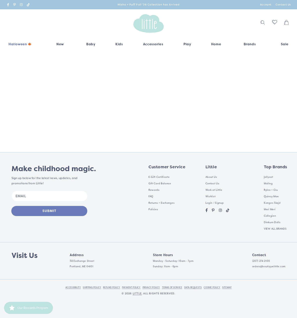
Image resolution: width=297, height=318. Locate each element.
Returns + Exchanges (161, 203)
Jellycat (268, 177)
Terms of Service (172, 287)
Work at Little (213, 190)
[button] (90, 45)
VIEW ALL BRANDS (275, 228)
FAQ (150, 196)
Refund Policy (111, 287)
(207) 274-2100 (261, 261)
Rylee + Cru (271, 190)
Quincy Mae (271, 196)
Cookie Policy (212, 287)
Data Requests (193, 287)
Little (137, 293)
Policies (153, 209)
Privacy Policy (151, 287)
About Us (211, 177)
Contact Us (283, 4)
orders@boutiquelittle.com (269, 266)
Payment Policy (131, 287)
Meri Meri (269, 209)
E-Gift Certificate (159, 177)
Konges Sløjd (272, 203)
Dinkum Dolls (272, 222)
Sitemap (227, 287)
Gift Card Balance (159, 183)
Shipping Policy (92, 287)
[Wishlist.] (274, 23)
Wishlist (210, 196)
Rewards (154, 190)
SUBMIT (49, 211)
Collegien (270, 215)
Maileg (268, 183)
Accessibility (73, 287)
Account (266, 4)
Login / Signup (214, 203)
